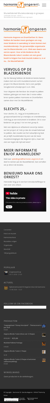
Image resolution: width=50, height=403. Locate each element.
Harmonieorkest (10, 237)
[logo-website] (21, 5)
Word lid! (7, 249)
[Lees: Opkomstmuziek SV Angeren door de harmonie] (6, 288)
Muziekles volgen (10, 241)
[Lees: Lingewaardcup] (6, 273)
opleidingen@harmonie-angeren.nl (26, 159)
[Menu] (43, 5)
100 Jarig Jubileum (10, 253)
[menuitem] (37, 5)
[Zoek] (37, 5)
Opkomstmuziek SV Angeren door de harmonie (27, 287)
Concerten (7, 230)
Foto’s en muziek (10, 233)
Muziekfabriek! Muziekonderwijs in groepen (24, 13)
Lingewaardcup (15, 272)
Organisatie (8, 245)
